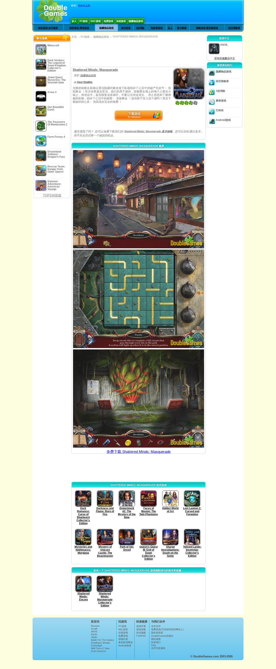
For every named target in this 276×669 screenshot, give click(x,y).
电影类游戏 (157, 28)
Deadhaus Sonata (100, 642)
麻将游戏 (221, 100)
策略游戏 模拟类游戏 (207, 28)
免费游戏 (108, 21)
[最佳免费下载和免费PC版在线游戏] (51, 12)
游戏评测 (141, 626)
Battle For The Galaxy (102, 640)
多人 (74, 21)
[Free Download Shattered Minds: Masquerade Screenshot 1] (138, 199)
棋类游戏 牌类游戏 (79, 28)
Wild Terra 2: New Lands (100, 649)
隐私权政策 (157, 632)
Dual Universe (98, 651)
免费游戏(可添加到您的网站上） (168, 629)
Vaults (94, 637)
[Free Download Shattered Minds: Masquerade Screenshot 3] (138, 398)
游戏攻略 (141, 629)
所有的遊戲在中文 (224, 58)
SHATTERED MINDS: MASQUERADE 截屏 (138, 146)
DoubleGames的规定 (162, 636)
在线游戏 (121, 21)
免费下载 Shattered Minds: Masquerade (139, 452)
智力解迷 (182, 28)
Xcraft (94, 628)
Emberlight (96, 645)
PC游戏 (84, 21)
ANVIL (94, 631)
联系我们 (156, 642)
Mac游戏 (96, 21)
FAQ (153, 645)
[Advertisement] (138, 52)
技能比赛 (123, 639)
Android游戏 (223, 120)
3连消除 (140, 28)
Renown (95, 626)
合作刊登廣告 (158, 648)
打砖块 (220, 110)
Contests (141, 635)
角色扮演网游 (125, 642)
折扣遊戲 (141, 632)
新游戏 (95, 621)
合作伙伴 (156, 626)
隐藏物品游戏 (136, 21)
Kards (94, 634)
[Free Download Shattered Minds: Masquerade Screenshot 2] (138, 299)
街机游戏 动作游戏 (48, 28)
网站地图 (156, 639)
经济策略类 (234, 28)
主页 (74, 36)
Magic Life (84, 5)
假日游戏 (125, 28)
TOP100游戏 (52, 195)
